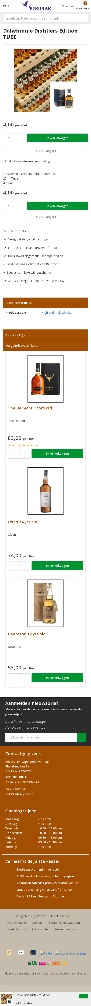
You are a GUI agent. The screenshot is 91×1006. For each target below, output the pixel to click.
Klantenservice (61, 916)
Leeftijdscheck (17, 929)
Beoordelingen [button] (16, 334)
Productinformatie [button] (19, 302)
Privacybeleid (41, 929)
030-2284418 (15, 789)
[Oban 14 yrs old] (45, 491)
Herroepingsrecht (67, 929)
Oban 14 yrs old (22, 521)
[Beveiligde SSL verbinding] (45, 963)
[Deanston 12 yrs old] (45, 603)
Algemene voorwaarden (64, 923)
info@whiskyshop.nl (20, 794)
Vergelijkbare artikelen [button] (22, 345)
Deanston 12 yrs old (27, 634)
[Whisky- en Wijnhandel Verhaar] (35, 5)
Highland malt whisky (56, 313)
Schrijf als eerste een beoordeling (27, 161)
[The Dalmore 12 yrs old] (45, 379)
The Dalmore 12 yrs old (30, 408)
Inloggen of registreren (30, 916)
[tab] (45, 303)
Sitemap (37, 923)
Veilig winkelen (17, 923)
